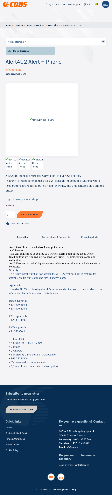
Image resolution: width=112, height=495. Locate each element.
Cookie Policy (12, 450)
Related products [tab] (89, 237)
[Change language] (96, 4)
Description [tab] (22, 237)
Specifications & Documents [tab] (56, 237)
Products (19, 25)
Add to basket (29, 214)
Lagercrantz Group (67, 489)
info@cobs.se (72, 447)
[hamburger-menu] (105, 4)
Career (9, 427)
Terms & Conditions (15, 438)
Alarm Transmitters (35, 25)
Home (8, 25)
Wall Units (53, 25)
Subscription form (21, 409)
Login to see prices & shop (22, 199)
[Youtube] (51, 477)
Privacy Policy (12, 444)
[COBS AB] (15, 4)
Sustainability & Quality (17, 433)
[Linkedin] (60, 477)
